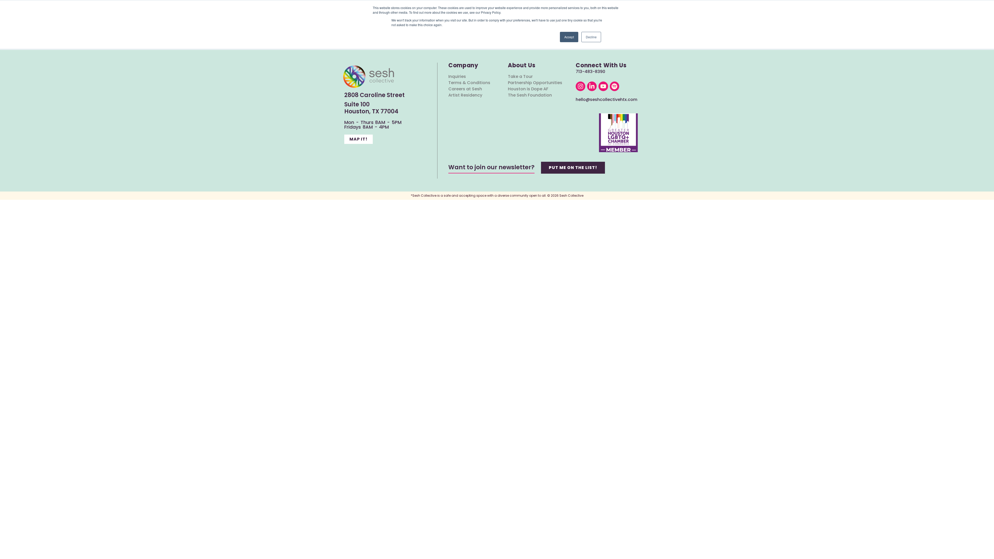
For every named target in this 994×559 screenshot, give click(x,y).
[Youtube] (603, 86)
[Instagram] (580, 86)
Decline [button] (591, 37)
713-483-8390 (590, 72)
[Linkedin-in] (592, 86)
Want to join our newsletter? (491, 167)
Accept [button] (569, 37)
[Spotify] (614, 86)
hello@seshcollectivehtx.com (606, 99)
